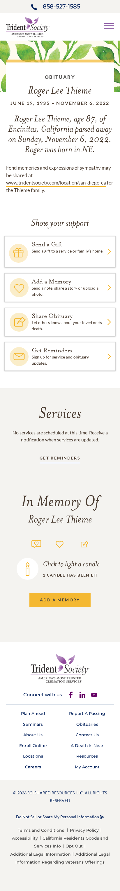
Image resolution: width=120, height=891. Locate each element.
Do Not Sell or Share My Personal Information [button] (57, 816)
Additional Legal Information (40, 854)
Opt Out (74, 846)
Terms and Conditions (41, 830)
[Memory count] (36, 543)
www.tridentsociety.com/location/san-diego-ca (56, 183)
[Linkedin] (82, 695)
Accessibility (25, 838)
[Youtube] (94, 695)
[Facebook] (71, 695)
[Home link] (28, 26)
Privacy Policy (84, 830)
